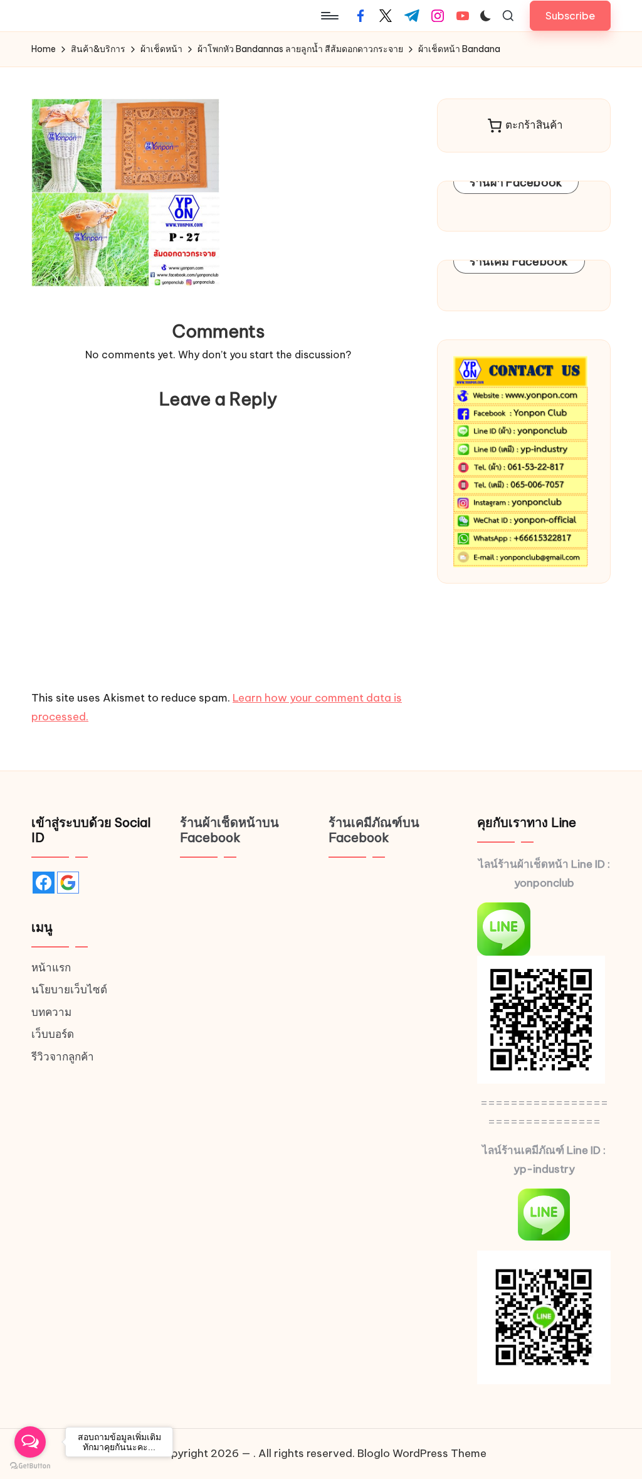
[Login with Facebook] (44, 883)
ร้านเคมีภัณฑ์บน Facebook (374, 829)
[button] (570, 15)
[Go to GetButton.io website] (30, 1466)
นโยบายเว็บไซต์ (69, 989)
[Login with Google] (68, 883)
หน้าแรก (51, 967)
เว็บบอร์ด (52, 1034)
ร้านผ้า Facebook (516, 182)
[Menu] (329, 15)
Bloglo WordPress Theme (422, 1453)
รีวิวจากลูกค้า (62, 1057)
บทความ (51, 1012)
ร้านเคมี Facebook (519, 261)
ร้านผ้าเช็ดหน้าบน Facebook (229, 829)
